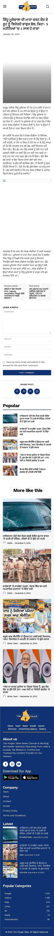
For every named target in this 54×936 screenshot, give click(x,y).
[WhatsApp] (37, 391)
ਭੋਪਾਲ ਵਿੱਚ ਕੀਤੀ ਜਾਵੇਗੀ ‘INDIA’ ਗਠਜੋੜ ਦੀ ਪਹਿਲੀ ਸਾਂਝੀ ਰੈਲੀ (33, 470)
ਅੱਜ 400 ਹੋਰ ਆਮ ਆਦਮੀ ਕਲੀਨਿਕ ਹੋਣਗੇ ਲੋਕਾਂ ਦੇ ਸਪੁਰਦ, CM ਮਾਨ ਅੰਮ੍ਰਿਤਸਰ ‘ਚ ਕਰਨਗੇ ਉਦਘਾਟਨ (38, 293)
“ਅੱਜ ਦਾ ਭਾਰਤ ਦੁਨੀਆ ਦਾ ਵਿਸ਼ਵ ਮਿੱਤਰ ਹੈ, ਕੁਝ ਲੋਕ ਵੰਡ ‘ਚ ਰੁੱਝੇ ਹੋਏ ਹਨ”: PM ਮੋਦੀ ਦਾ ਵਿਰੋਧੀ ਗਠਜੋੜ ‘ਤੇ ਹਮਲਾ (35, 457)
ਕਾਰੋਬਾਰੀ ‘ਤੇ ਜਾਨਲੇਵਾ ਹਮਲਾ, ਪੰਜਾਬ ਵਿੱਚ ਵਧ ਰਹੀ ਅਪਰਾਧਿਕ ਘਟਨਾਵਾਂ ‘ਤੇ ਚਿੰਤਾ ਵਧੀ (35, 431)
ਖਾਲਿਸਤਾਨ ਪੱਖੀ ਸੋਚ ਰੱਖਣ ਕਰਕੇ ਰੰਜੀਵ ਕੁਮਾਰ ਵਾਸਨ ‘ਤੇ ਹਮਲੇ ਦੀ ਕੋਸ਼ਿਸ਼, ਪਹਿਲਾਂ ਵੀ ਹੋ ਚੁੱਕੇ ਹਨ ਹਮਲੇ (35, 418)
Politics (23, 873)
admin (10, 543)
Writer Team (12, 643)
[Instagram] (12, 764)
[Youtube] (18, 764)
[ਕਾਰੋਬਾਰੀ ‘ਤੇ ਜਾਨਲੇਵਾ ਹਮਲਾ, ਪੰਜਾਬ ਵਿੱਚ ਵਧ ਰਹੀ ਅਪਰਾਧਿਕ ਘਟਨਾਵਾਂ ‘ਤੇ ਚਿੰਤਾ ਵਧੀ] (10, 432)
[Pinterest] (30, 391)
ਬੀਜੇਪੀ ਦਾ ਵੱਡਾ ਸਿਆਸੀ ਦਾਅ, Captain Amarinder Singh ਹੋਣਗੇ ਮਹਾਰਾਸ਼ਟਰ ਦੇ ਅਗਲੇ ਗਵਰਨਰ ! (14, 293)
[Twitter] (24, 391)
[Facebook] (17, 391)
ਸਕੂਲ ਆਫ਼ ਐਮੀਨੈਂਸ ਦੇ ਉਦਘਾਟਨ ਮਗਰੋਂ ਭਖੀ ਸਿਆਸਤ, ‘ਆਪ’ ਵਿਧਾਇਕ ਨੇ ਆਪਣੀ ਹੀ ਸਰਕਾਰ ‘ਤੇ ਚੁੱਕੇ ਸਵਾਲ (35, 444)
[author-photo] (5, 542)
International (26, 837)
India (22, 855)
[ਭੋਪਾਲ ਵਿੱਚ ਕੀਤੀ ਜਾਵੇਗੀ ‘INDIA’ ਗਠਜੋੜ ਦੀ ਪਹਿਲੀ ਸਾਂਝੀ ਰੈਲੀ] (10, 471)
